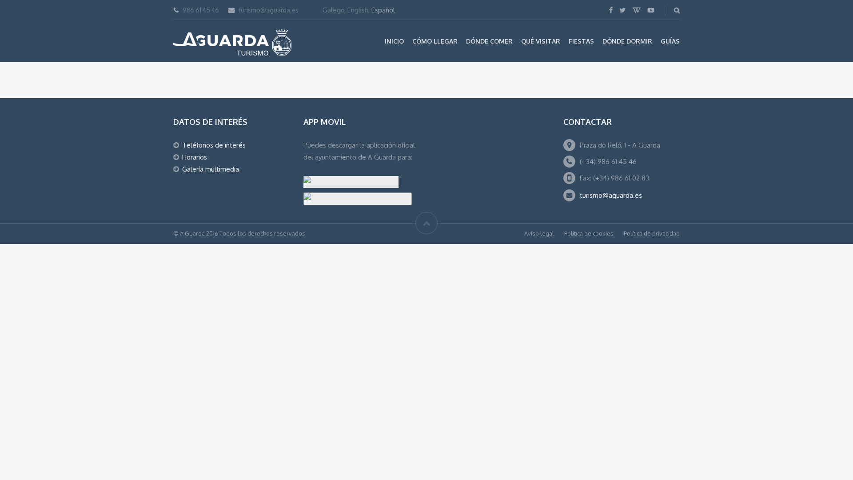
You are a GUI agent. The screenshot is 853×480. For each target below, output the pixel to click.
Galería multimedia (210, 169)
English (357, 10)
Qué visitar (540, 41)
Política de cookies (589, 233)
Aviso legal (539, 233)
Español (383, 10)
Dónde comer (489, 41)
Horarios (194, 157)
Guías (670, 41)
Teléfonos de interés (214, 145)
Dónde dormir (627, 41)
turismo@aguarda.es (269, 10)
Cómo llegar (435, 41)
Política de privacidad (652, 233)
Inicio (394, 41)
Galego (333, 10)
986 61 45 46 (201, 10)
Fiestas (581, 41)
